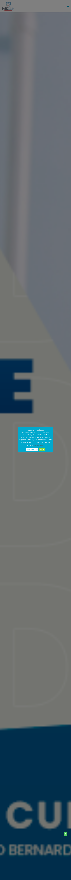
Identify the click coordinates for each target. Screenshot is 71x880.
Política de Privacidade (38, 445)
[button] (65, 834)
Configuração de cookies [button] (32, 449)
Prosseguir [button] (42, 449)
